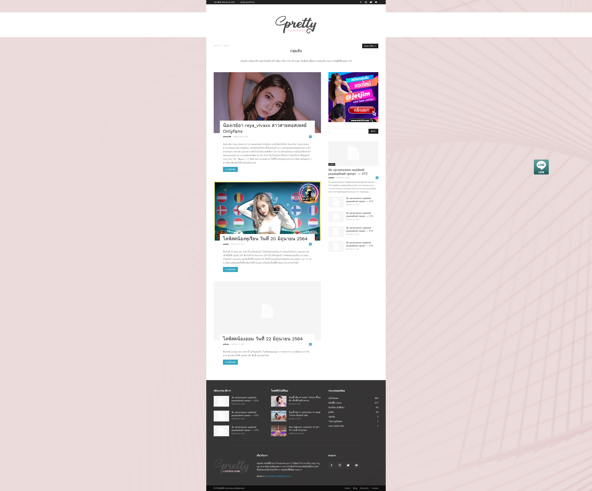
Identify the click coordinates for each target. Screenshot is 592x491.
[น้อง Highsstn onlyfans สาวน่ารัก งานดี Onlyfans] (278, 430)
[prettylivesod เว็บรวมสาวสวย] (296, 25)
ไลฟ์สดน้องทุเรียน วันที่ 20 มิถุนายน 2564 (265, 238)
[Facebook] (360, 2)
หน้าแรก (217, 45)
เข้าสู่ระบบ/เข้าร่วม (247, 2)
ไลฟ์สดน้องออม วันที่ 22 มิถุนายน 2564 (263, 338)
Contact (375, 488)
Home (347, 488)
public (331, 164)
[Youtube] (376, 2)
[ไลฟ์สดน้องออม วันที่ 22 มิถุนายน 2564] (267, 311)
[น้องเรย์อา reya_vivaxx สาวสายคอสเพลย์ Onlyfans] (267, 102)
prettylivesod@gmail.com (279, 476)
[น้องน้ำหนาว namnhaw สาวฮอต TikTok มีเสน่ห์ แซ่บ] (278, 416)
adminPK (227, 136)
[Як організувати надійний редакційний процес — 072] (353, 153)
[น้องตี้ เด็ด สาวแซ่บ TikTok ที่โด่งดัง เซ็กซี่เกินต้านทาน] (278, 401)
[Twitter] (371, 2)
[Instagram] (366, 2)
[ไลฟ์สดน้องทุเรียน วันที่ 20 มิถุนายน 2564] (267, 211)
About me (364, 488)
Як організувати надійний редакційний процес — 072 (347, 171)
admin (226, 244)
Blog (355, 488)
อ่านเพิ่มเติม (230, 169)
